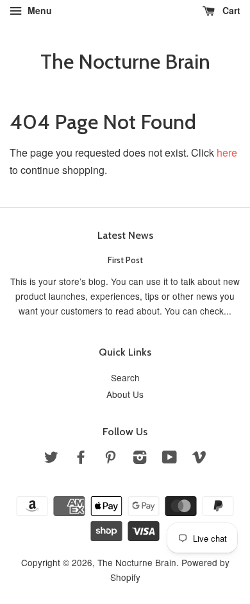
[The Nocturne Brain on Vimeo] (199, 459)
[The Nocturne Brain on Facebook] (81, 459)
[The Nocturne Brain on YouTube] (169, 459)
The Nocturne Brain (125, 61)
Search (125, 377)
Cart (230, 10)
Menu (38, 10)
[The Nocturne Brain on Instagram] (140, 459)
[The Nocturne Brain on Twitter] (51, 459)
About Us (125, 394)
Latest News (125, 235)
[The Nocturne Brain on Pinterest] (110, 459)
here (227, 152)
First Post (125, 260)
